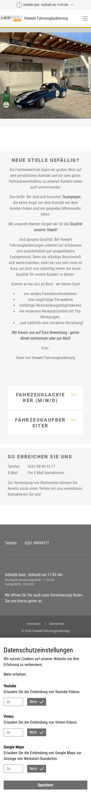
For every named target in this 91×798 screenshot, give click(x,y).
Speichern (45, 785)
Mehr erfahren (15, 674)
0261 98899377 (37, 543)
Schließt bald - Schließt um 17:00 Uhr (45, 5)
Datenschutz (57, 624)
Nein (33, 701)
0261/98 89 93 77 (41, 466)
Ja (8, 701)
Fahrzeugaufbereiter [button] (40, 423)
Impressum (34, 624)
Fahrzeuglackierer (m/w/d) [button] (40, 397)
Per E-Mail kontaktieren (46, 472)
